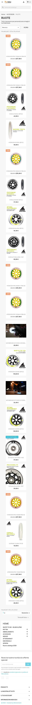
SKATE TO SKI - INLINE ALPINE (12, 627)
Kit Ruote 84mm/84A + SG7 (16, 486)
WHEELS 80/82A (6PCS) (16, 200)
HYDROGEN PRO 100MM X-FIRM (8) (16, 314)
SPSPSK (5, 643)
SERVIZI (5, 636)
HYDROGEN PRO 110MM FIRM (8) (16, 572)
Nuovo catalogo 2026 (9, 645)
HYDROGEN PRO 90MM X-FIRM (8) (16, 285)
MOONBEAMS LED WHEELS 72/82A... (16, 400)
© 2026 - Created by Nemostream (11, 703)
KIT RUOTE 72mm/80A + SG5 (16, 457)
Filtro (26, 27)
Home (6, 623)
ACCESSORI (7, 634)
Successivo (26, 613)
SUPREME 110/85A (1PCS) (16, 543)
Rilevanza (10, 27)
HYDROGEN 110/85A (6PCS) (16, 601)
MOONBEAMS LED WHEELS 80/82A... (16, 343)
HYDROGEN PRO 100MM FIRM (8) (16, 515)
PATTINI (5, 629)
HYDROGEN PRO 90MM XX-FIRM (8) (16, 171)
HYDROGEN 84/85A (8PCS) (16, 228)
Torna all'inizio (23, 617)
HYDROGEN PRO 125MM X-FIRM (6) (16, 85)
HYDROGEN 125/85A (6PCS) (16, 429)
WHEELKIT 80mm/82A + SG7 (16, 257)
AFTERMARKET (8, 639)
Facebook (2, 677)
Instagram (7, 677)
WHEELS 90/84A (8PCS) (16, 114)
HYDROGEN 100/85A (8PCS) (16, 371)
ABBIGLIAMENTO (8, 632)
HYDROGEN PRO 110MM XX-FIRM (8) (16, 56)
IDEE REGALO (7, 641)
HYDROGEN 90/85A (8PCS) (16, 142)
